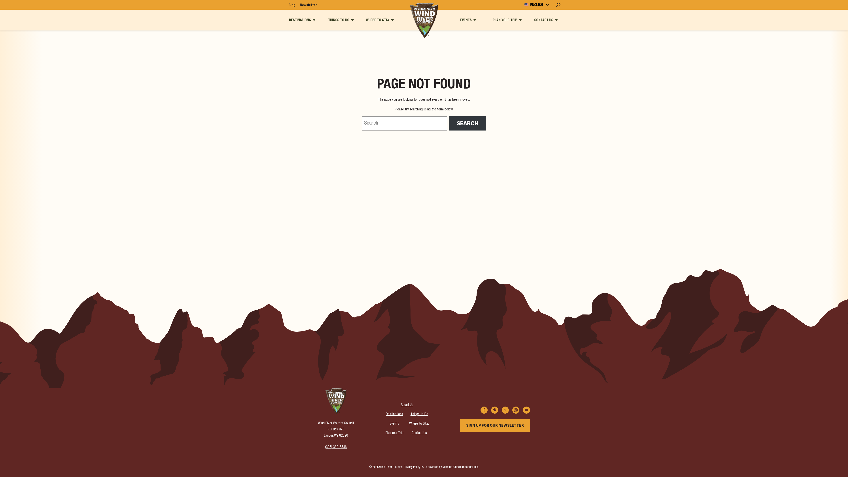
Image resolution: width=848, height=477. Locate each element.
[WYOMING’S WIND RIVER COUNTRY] (424, 20)
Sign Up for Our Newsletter (495, 425)
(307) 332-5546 (336, 447)
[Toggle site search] (558, 4)
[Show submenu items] (314, 20)
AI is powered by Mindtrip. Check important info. (450, 467)
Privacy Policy (412, 467)
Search (467, 123)
